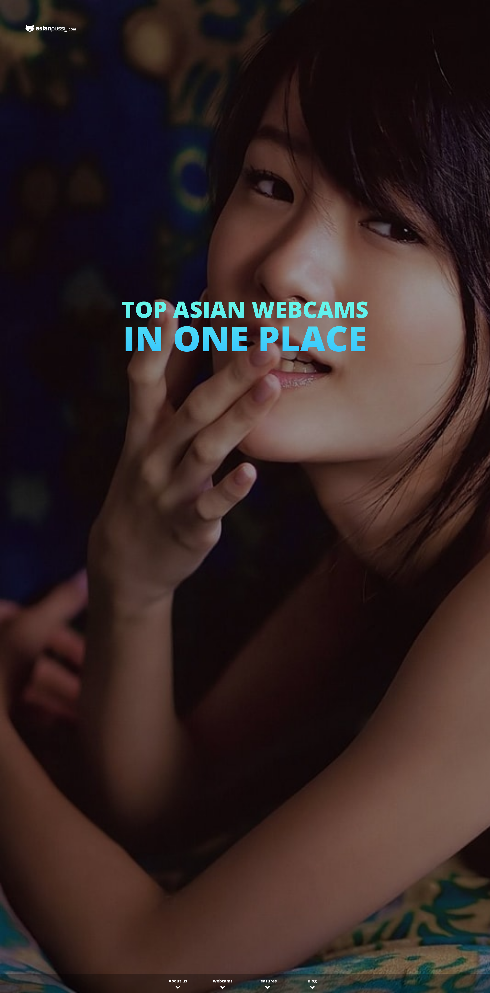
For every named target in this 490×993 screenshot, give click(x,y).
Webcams (223, 981)
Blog (312, 981)
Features (267, 981)
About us (178, 981)
